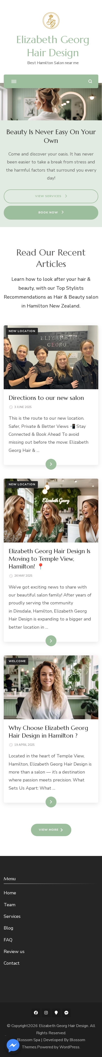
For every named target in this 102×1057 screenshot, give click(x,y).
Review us (14, 951)
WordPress (69, 1047)
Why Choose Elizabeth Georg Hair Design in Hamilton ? (48, 731)
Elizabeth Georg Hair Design (63, 1026)
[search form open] (90, 81)
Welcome (17, 661)
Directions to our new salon (46, 398)
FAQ (8, 940)
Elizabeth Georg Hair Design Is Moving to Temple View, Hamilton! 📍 (49, 558)
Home (10, 893)
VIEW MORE (48, 830)
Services (12, 916)
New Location (22, 331)
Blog (8, 928)
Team (9, 905)
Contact (12, 963)
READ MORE (42, 464)
